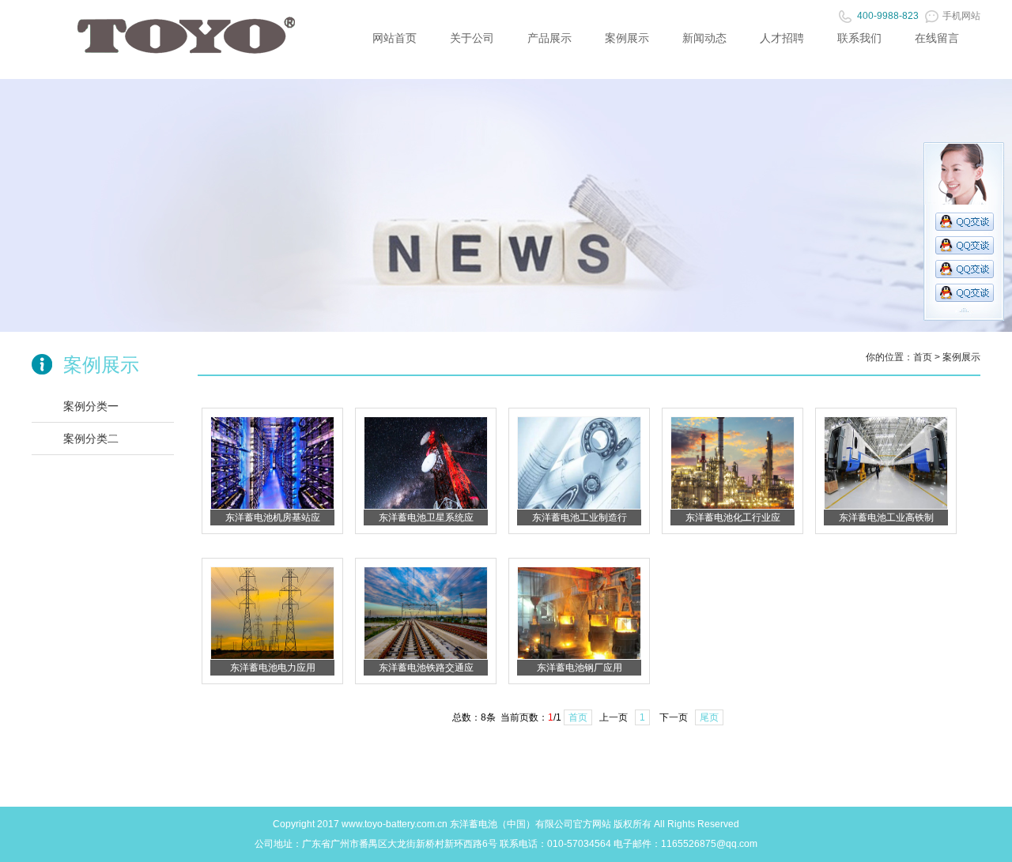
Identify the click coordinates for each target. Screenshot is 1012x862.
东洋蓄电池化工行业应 (732, 517)
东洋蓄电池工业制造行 (579, 517)
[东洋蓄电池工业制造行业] (579, 506)
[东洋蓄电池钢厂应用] (579, 656)
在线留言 (937, 38)
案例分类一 (91, 406)
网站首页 (394, 38)
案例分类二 (91, 438)
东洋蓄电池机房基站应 (272, 517)
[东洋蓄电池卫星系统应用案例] (426, 506)
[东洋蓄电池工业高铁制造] (886, 506)
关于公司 (472, 38)
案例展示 (627, 38)
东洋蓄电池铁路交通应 (426, 667)
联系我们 (859, 38)
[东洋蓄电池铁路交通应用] (426, 656)
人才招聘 (782, 38)
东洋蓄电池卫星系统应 (426, 517)
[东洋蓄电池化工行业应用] (732, 506)
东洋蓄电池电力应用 (272, 667)
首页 (922, 357)
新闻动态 (704, 38)
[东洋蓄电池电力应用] (272, 656)
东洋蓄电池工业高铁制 (886, 517)
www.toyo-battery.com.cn (394, 824)
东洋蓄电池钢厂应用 (579, 667)
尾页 (709, 717)
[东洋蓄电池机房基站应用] (272, 506)
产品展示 (549, 38)
